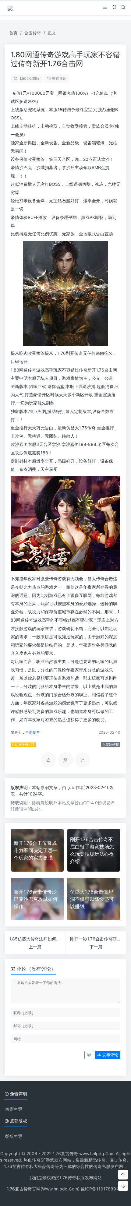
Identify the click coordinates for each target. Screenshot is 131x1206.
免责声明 (13, 1109)
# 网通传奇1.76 (23, 745)
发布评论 (109, 1055)
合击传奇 (32, 32)
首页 (13, 32)
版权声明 (13, 1136)
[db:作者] (76, 787)
